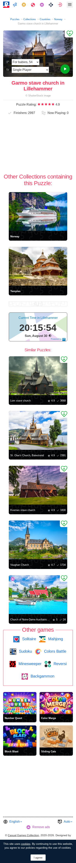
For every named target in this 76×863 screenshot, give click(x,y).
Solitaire (28, 639)
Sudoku (25, 651)
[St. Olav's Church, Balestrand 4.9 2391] (38, 430)
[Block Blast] (19, 736)
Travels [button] (33, 4)
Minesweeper (29, 664)
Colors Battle (54, 651)
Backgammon (41, 676)
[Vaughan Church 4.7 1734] (38, 539)
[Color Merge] (56, 703)
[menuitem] (15, 4)
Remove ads (41, 827)
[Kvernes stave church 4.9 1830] (38, 485)
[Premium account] (42, 4)
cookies (25, 843)
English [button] (14, 821)
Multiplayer (15, 4)
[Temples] (38, 266)
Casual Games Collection (23, 835)
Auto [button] (67, 821)
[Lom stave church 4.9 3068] (38, 375)
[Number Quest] (19, 703)
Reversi (59, 664)
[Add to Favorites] (69, 33)
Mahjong (55, 639)
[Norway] (38, 211)
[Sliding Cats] (56, 736)
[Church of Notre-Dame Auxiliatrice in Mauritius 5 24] (38, 594)
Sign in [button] (60, 4)
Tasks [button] (24, 4)
